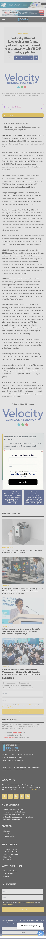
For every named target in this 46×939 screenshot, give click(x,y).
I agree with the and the (24, 474)
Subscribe (23, 482)
